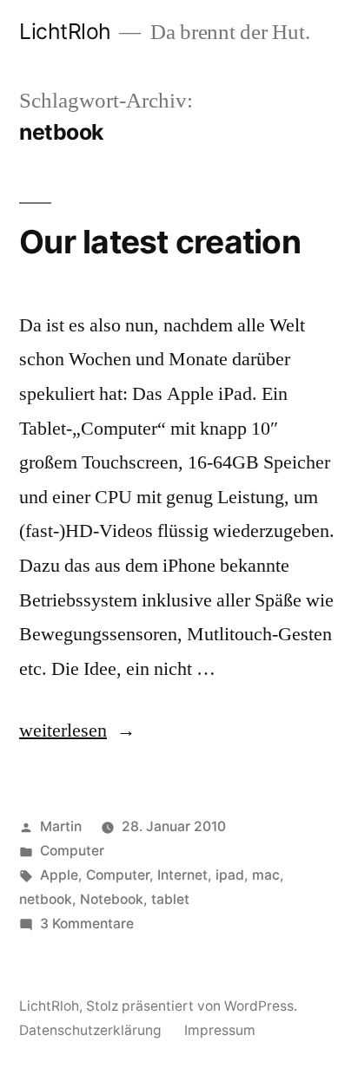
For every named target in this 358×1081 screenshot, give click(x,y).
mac (266, 875)
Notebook (111, 899)
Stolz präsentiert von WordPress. (191, 1006)
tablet (170, 899)
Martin (61, 826)
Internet (182, 875)
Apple (59, 875)
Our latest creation (160, 241)
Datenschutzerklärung (90, 1030)
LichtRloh (65, 31)
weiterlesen (63, 730)
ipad (229, 875)
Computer (72, 850)
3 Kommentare (87, 923)
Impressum (219, 1030)
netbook (45, 899)
